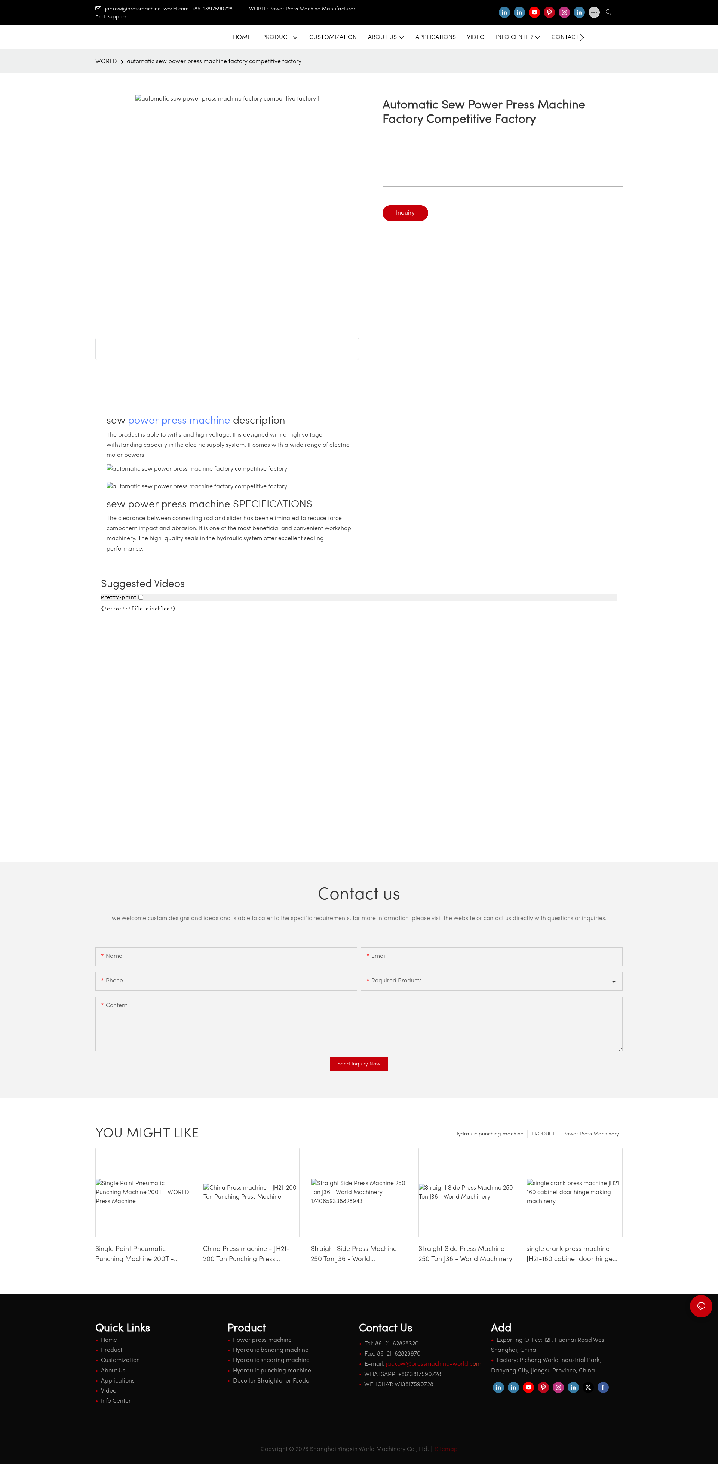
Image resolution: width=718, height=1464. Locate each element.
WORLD (106, 62)
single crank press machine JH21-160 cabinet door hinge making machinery (570, 1255)
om (433, 1364)
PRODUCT (543, 1134)
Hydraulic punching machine (489, 1134)
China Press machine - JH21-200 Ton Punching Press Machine (246, 1255)
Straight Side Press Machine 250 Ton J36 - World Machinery (465, 1254)
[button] (582, 37)
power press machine (179, 421)
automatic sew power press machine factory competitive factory (214, 62)
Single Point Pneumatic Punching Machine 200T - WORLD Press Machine (134, 1255)
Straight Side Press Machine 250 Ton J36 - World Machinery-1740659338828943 (358, 1255)
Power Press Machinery (591, 1134)
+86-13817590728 (220, 9)
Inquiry (405, 213)
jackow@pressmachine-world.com (147, 9)
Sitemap (445, 1449)
